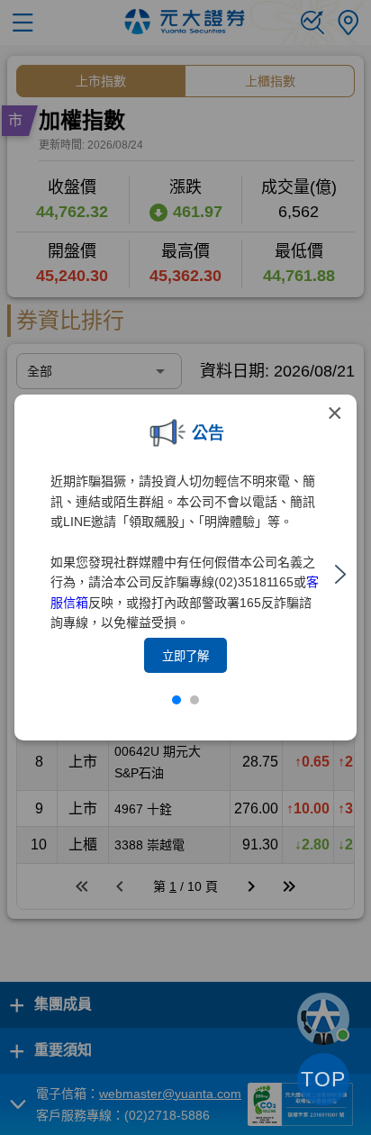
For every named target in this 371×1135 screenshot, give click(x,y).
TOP (323, 1079)
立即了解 (185, 656)
